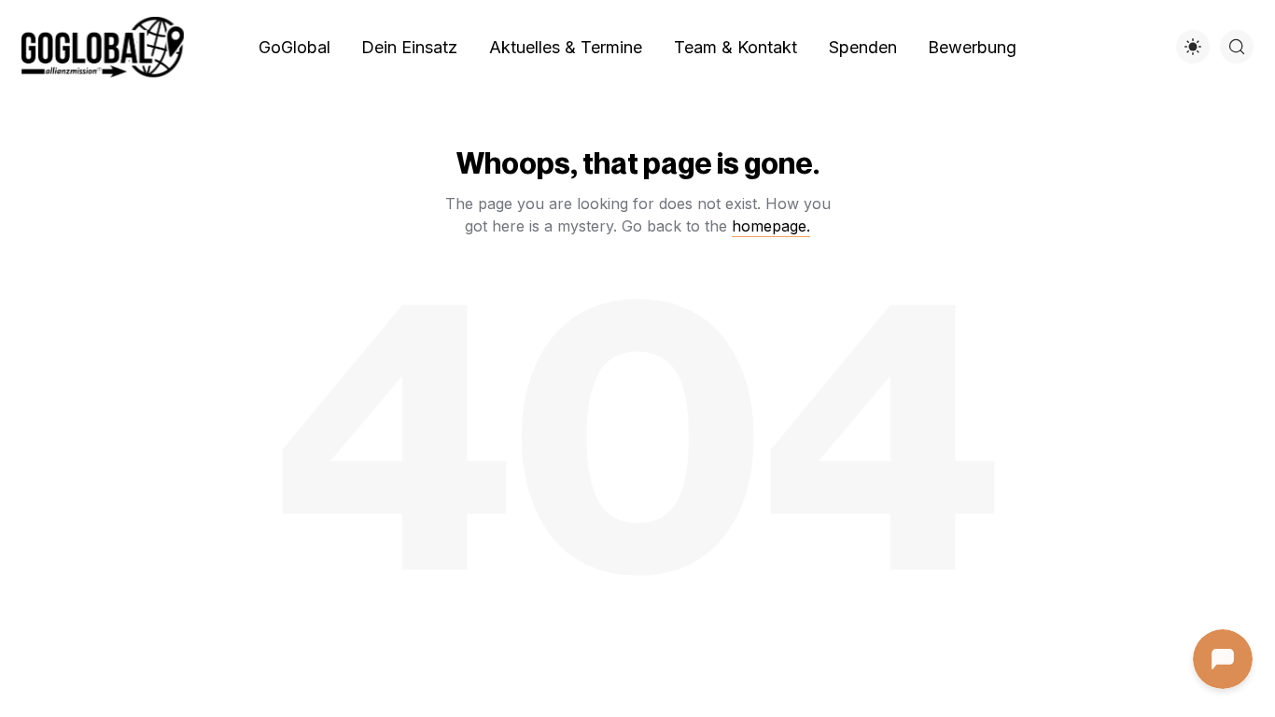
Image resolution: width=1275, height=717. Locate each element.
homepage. (771, 226)
